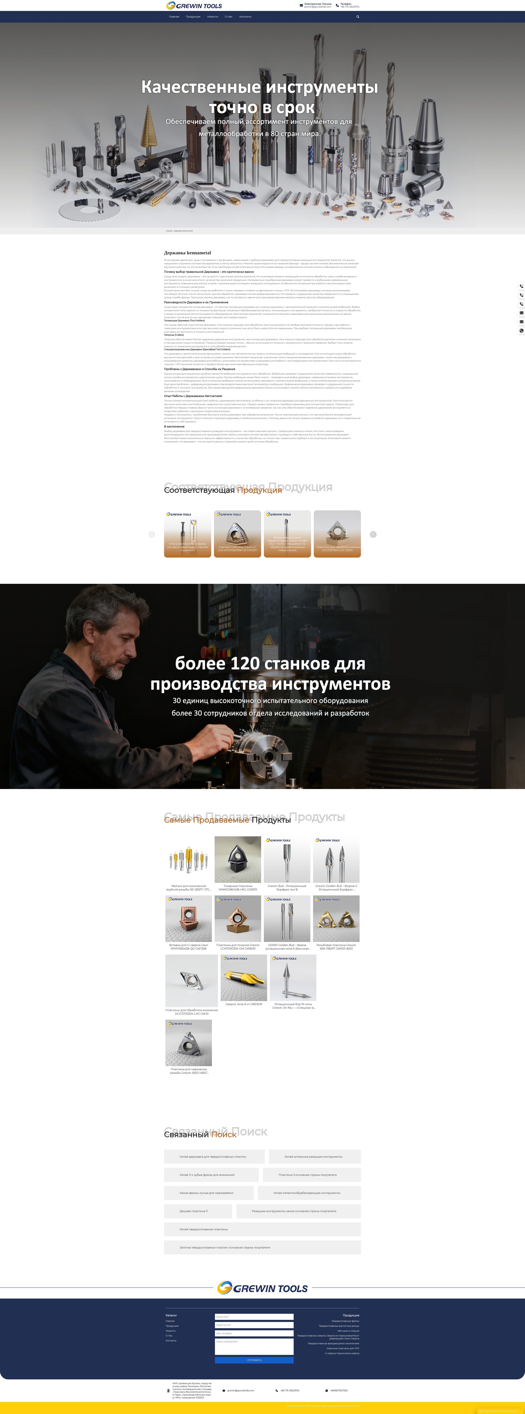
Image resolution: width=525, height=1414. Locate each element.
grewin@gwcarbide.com (317, 6)
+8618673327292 (339, 1390)
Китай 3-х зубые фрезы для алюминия (207, 1175)
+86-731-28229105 (349, 6)
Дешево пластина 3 (194, 1211)
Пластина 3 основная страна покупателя (308, 1175)
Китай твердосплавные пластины (204, 1229)
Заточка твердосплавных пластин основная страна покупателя (225, 1247)
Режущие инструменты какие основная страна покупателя (294, 1211)
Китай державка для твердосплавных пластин (213, 1156)
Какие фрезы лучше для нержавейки (206, 1193)
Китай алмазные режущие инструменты (313, 1156)
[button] (373, 534)
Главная (169, 231)
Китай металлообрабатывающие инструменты (307, 1193)
